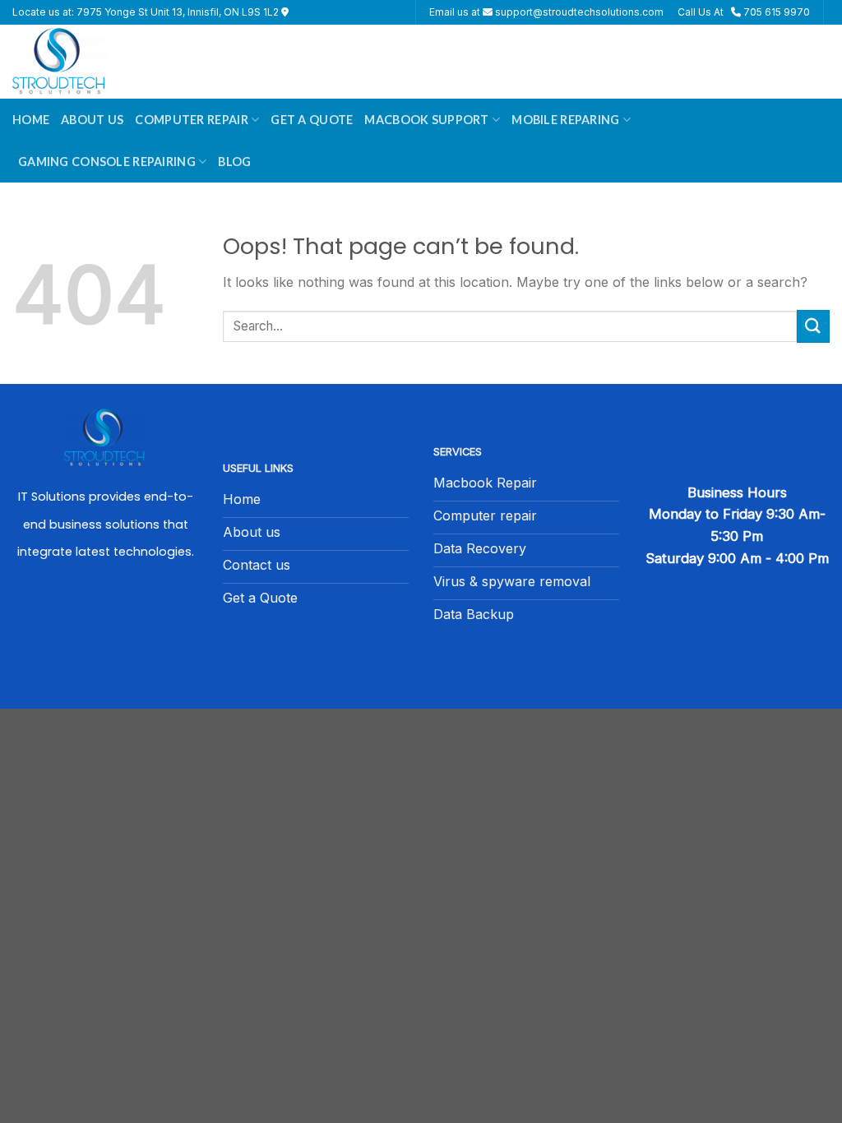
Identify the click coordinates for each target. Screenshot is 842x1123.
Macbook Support (426, 120)
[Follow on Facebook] (105, 620)
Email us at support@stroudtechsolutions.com (546, 12)
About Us (92, 120)
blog (234, 162)
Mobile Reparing (565, 120)
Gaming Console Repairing (107, 162)
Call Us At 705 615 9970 (744, 12)
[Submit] (813, 326)
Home (30, 120)
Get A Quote (312, 120)
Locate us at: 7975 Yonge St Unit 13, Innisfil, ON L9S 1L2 (146, 12)
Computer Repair (191, 120)
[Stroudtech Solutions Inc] (94, 62)
